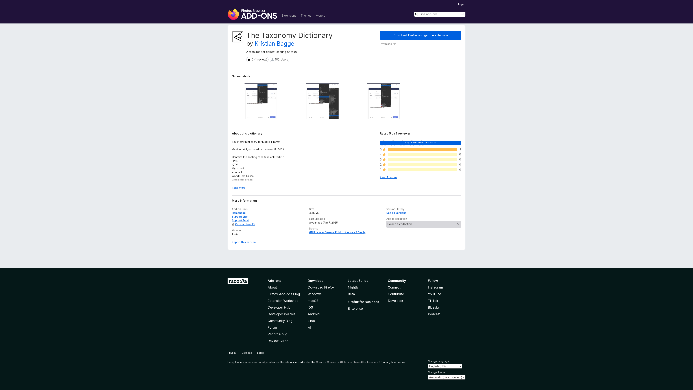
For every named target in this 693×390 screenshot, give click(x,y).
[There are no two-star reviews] (422, 164)
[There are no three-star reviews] (422, 159)
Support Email (240, 220)
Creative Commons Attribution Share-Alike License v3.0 (349, 362)
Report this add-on (244, 242)
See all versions (396, 212)
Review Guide (278, 341)
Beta (351, 294)
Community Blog (280, 321)
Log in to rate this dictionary (420, 142)
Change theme (437, 372)
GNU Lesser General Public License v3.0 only (337, 232)
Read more (238, 187)
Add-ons (275, 281)
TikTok (433, 301)
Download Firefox (321, 287)
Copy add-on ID (245, 224)
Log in (461, 4)
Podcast (434, 314)
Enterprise (355, 308)
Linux (312, 321)
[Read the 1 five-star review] (422, 149)
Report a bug (277, 334)
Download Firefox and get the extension (420, 35)
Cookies (247, 352)
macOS (313, 301)
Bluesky (434, 307)
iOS (310, 307)
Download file (388, 43)
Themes (306, 15)
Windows (315, 294)
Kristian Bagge (274, 43)
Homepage (239, 212)
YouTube (434, 294)
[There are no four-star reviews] (422, 154)
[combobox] (439, 14)
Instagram (435, 287)
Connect (394, 287)
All (309, 327)
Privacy (232, 352)
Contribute (396, 294)
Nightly (353, 287)
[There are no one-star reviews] (422, 169)
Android (314, 314)
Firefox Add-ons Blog (284, 294)
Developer (395, 301)
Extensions (289, 15)
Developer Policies (281, 314)
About (272, 287)
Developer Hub (279, 307)
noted (261, 362)
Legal (260, 352)
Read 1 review (388, 177)
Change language (438, 361)
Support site (240, 216)
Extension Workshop (283, 301)
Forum (272, 327)
